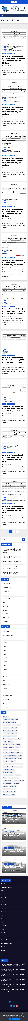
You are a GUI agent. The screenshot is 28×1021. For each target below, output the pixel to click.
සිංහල (9, 1)
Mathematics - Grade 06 (16, 766)
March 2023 (6, 617)
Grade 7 (5, 665)
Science (13, 53)
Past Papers (6, 684)
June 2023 (6, 606)
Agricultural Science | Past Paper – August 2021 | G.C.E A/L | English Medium (12, 550)
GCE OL (5, 642)
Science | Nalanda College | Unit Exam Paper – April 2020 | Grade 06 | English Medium (13, 408)
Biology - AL (6, 716)
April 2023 (5, 614)
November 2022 (7, 621)
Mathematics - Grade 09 (9, 772)
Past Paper (18, 775)
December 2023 (7, 583)
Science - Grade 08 (7, 780)
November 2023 (7, 587)
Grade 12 (5, 654)
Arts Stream (6, 631)
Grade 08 (11, 747)
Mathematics (6, 766)
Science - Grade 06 (13, 777)
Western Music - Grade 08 (9, 789)
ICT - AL (5, 761)
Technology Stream (8, 695)
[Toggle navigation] (14, 16)
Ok (10, 1018)
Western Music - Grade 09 (9, 791)
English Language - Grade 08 (10, 730)
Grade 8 (5, 669)
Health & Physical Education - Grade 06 (12, 755)
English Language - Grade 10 (10, 736)
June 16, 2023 (7, 65)
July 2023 (5, 602)
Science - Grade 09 (19, 780)
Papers (8, 53)
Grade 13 (5, 658)
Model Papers (6, 677)
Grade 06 (18, 744)
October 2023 (6, 591)
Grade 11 (5, 650)
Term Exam (6, 699)
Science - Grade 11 (7, 783)
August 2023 (6, 598)
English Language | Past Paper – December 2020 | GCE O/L (14, 868)
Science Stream (7, 692)
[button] (25, 15)
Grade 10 (5, 646)
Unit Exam (5, 707)
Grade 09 (18, 747)
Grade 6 (4, 53)
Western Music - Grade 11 (9, 794)
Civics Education (7, 725)
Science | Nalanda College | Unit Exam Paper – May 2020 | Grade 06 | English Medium (13, 360)
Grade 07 (5, 747)
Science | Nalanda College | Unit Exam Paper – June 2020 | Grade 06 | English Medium (13, 311)
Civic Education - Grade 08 (9, 722)
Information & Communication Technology (13, 764)
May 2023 (5, 610)
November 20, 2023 (10, 837)
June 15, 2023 (7, 218)
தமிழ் (5, 1)
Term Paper (16, 783)
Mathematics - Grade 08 (9, 769)
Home (21, 1)
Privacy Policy (16, 1018)
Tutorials (5, 703)
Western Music (12, 786)
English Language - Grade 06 (10, 727)
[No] (26, 1016)
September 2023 (7, 595)
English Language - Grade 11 (9, 738)
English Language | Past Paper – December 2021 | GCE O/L (14, 851)
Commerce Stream (8, 635)
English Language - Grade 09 (10, 733)
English (14, 1)
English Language (17, 725)
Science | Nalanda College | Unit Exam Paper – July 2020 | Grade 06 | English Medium (13, 262)
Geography (11, 741)
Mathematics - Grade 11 (8, 775)
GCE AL (5, 639)
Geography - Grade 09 (8, 744)
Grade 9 (5, 673)
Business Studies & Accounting (10, 719)
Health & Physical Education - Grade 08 (12, 758)
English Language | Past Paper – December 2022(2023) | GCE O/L (14, 835)
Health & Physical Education (15, 752)
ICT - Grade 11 (12, 761)
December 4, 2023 (9, 821)
